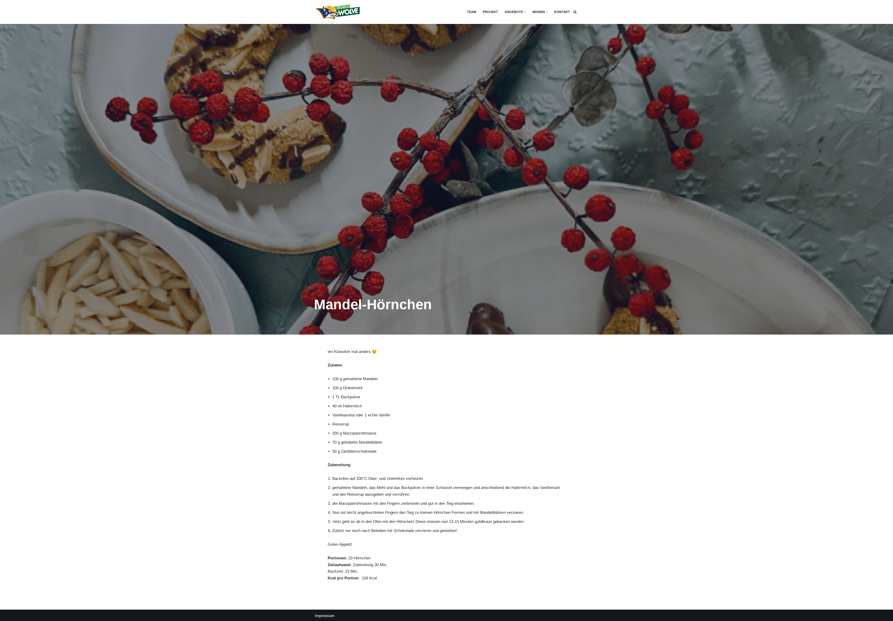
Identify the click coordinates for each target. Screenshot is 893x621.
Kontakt (562, 12)
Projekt (490, 12)
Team (471, 12)
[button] (525, 12)
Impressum (324, 616)
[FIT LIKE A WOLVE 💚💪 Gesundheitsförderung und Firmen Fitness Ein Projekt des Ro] (337, 12)
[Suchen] (575, 12)
